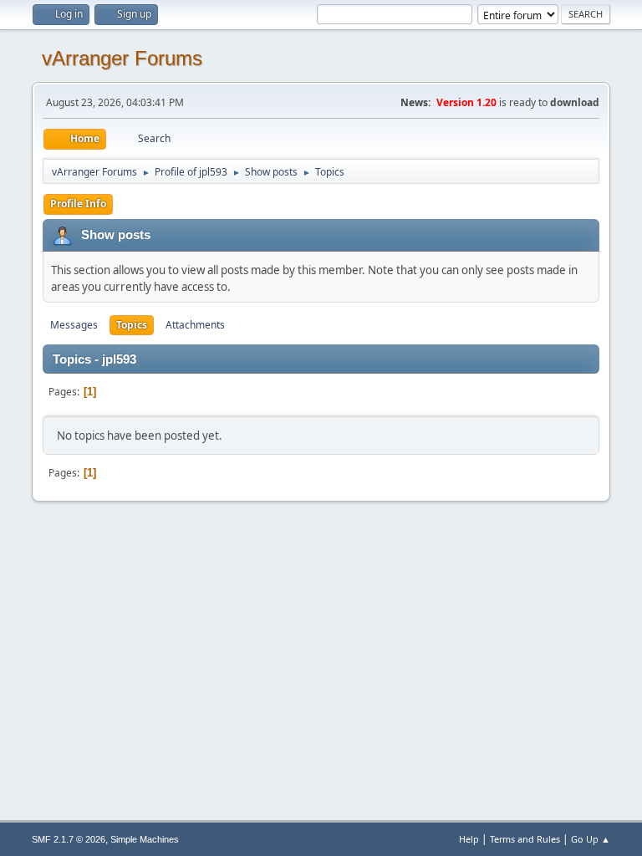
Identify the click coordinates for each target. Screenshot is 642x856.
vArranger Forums (122, 58)
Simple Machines (144, 839)
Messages (74, 325)
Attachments (195, 325)
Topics (131, 325)
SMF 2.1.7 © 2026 (68, 839)
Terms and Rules (525, 839)
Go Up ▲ (590, 839)
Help (469, 839)
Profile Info (78, 203)
